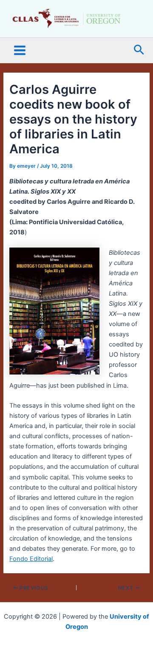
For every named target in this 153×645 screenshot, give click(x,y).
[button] (138, 50)
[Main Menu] (19, 50)
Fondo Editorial (31, 559)
